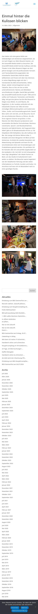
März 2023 (5, 445)
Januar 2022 (6, 485)
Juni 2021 (5, 504)
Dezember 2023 (7, 429)
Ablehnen (24, 607)
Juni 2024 (5, 417)
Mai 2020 (5, 528)
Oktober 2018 (6, 584)
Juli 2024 (5, 414)
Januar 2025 (6, 404)
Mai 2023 (5, 442)
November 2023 (7, 432)
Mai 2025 (5, 398)
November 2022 (7, 457)
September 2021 (7, 497)
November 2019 (7, 547)
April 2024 (5, 420)
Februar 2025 (6, 401)
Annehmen (14, 607)
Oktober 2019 (6, 550)
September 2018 (7, 587)
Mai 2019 (5, 562)
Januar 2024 (6, 426)
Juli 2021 (5, 500)
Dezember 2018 (7, 578)
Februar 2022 (6, 482)
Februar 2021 (6, 510)
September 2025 (7, 392)
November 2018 (7, 581)
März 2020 (5, 535)
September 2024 (7, 411)
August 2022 (6, 466)
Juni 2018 (5, 593)
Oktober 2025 (6, 389)
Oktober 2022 (6, 460)
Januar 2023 (6, 451)
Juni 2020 (5, 525)
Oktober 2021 (6, 494)
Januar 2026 (6, 380)
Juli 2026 (5, 373)
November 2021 (7, 491)
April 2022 (5, 476)
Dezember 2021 (7, 488)
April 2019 (5, 566)
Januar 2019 (6, 575)
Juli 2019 (5, 556)
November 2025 (7, 386)
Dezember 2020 (7, 516)
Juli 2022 (5, 469)
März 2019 (5, 569)
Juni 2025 (5, 395)
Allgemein (16, 25)
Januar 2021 (6, 513)
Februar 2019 (6, 572)
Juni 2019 (5, 559)
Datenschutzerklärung (19, 610)
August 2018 (6, 590)
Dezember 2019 (7, 544)
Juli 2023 (5, 438)
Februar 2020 (6, 538)
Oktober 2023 (6, 435)
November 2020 (7, 519)
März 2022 (5, 479)
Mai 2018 (5, 597)
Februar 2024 (6, 423)
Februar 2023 (6, 448)
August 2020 (6, 522)
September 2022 (7, 463)
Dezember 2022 (7, 454)
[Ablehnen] (35, 607)
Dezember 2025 (7, 383)
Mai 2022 (5, 473)
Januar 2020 (6, 541)
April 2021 (5, 507)
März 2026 (5, 376)
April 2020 (5, 531)
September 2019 (7, 553)
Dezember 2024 (7, 407)
